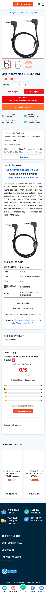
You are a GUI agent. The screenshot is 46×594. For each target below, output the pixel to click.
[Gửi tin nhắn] (13, 588)
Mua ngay (34, 92)
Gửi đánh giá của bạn (23, 411)
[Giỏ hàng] (43, 4)
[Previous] (6, 37)
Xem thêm (24, 157)
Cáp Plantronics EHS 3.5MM (22, 169)
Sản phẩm (24, 13)
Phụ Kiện (33, 13)
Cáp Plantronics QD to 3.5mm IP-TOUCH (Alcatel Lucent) (12, 473)
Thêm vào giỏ (12, 92)
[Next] (40, 37)
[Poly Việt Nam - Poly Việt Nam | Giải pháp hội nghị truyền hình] (23, 4)
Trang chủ (13, 13)
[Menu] (4, 4)
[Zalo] (4, 588)
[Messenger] (41, 588)
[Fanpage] (33, 588)
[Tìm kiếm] (39, 4)
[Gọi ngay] (23, 587)
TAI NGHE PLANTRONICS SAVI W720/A (34, 473)
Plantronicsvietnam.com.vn (23, 177)
